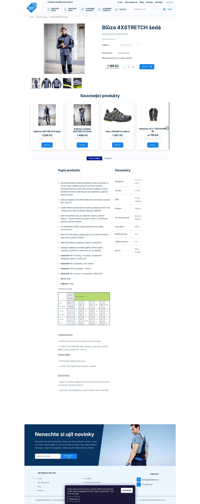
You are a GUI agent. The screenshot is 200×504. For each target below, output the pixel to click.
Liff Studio (148, 500)
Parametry (107, 158)
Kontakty (159, 2)
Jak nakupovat (131, 2)
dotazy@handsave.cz (150, 480)
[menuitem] (53, 11)
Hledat (155, 9)
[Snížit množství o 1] (125, 67)
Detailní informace (108, 39)
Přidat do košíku (146, 66)
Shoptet (162, 500)
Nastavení (73, 499)
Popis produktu (94, 158)
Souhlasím (127, 490)
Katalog (149, 2)
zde (76, 494)
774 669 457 (147, 485)
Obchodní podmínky (92, 482)
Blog (142, 2)
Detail (47, 145)
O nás (119, 2)
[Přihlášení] (169, 2)
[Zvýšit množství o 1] (133, 67)
